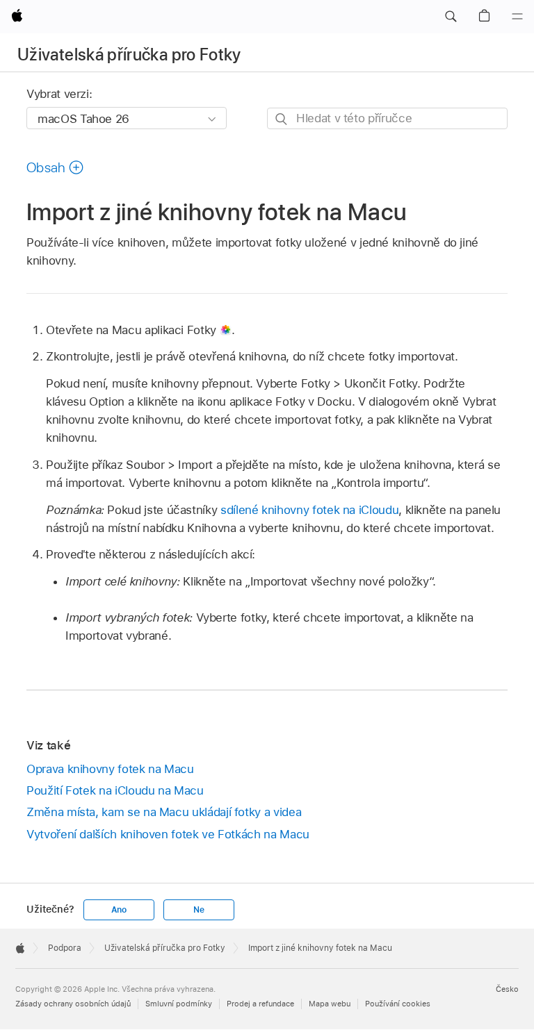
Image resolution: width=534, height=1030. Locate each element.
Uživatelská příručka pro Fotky (129, 54)
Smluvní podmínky (178, 1003)
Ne (198, 910)
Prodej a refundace (260, 1003)
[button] (450, 16)
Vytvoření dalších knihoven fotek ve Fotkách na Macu (167, 834)
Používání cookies (397, 1003)
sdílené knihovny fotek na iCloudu (309, 510)
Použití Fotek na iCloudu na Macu (115, 790)
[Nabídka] (517, 16)
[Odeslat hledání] (282, 119)
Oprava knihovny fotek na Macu (110, 769)
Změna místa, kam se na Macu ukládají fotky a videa (163, 812)
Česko (507, 989)
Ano (119, 910)
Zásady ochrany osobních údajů (73, 1003)
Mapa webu (329, 1003)
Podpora (64, 948)
